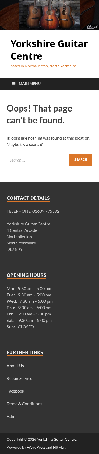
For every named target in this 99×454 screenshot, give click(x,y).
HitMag (59, 447)
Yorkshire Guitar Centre (49, 50)
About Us (15, 365)
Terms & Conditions (24, 403)
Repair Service (19, 378)
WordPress (36, 447)
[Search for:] (49, 160)
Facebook (15, 390)
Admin (13, 416)
